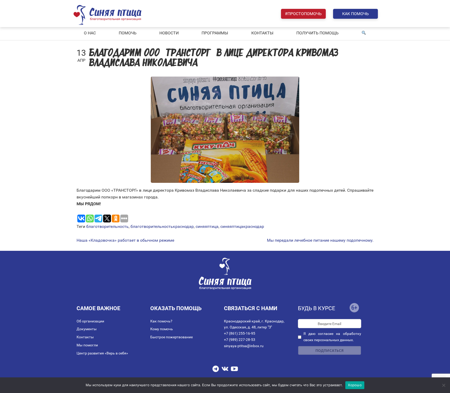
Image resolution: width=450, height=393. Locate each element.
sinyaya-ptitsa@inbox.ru (244, 346)
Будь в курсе (316, 308)
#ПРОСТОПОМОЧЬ (303, 13)
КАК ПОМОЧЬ (355, 13)
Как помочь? (161, 321)
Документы (87, 329)
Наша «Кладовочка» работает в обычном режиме (125, 240)
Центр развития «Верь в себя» (102, 353)
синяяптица (207, 226)
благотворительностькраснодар (162, 226)
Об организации (90, 321)
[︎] (363, 33)
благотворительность (107, 226)
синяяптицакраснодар (242, 226)
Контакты (85, 337)
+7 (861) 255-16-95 (239, 333)
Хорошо (355, 385)
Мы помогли (87, 345)
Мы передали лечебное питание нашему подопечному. (320, 240)
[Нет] (443, 385)
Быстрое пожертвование (171, 337)
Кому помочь (161, 329)
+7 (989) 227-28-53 (239, 340)
